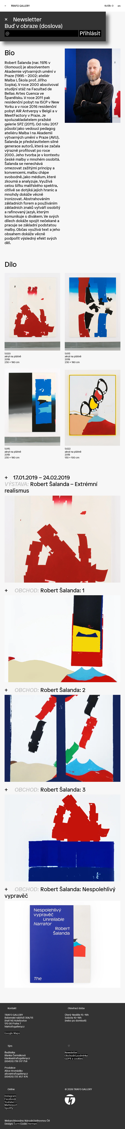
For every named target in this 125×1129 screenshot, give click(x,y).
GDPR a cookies (74, 1058)
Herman (32, 1123)
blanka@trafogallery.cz (17, 1058)
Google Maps (12, 1033)
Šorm (17, 1123)
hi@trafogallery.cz (15, 1026)
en (119, 5)
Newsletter (71, 1052)
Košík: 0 (109, 5)
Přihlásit (90, 33)
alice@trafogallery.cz (16, 1073)
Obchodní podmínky (76, 1055)
